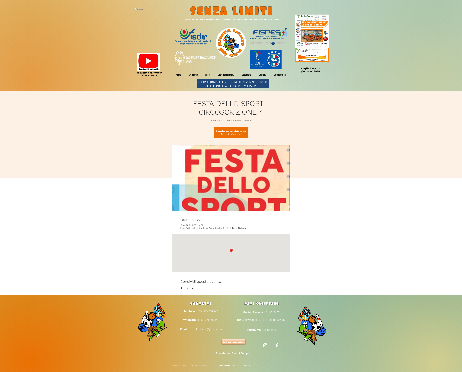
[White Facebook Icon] (276, 345)
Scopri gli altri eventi (231, 134)
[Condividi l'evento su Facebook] (181, 288)
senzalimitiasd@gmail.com (205, 329)
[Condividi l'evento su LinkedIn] (193, 288)
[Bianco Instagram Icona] (265, 345)
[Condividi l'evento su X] (187, 288)
